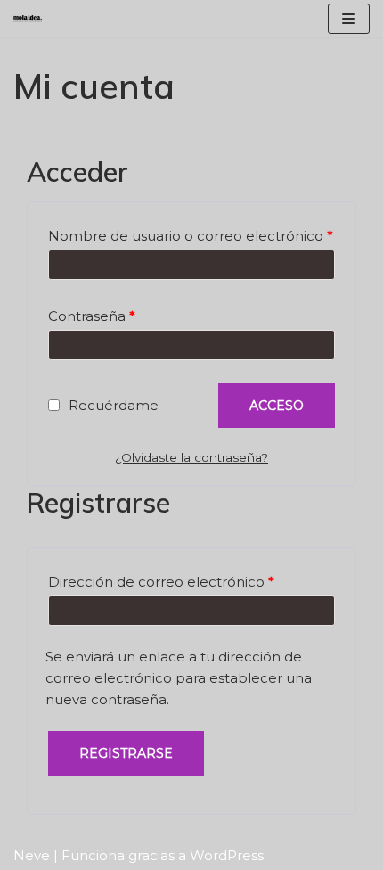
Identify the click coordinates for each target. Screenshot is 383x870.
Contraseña (91, 316)
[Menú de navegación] (349, 19)
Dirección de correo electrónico (161, 581)
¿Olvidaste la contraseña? (191, 457)
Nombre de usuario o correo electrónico (190, 235)
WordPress (227, 855)
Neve (31, 855)
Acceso (276, 406)
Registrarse (126, 753)
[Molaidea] (27, 18)
